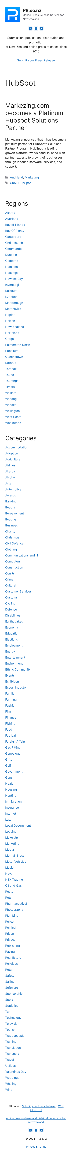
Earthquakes (14, 621)
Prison (9, 933)
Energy (10, 651)
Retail (9, 969)
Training (10, 1041)
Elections (11, 639)
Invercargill (12, 285)
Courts (10, 573)
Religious (11, 963)
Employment (14, 645)
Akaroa (10, 213)
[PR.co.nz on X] (36, 28)
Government (14, 771)
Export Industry (16, 687)
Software (11, 987)
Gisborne (11, 261)
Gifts (8, 759)
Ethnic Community (18, 669)
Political (10, 927)
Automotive (13, 489)
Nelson (10, 321)
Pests (9, 891)
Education (12, 633)
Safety (9, 975)
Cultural (10, 585)
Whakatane (13, 423)
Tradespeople (14, 1035)
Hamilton (11, 267)
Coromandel (13, 249)
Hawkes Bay (14, 279)
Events (10, 675)
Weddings (12, 1077)
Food (8, 729)
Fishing (10, 723)
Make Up (11, 837)
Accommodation (16, 447)
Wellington (12, 411)
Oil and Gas (13, 885)
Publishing (12, 945)
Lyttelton (11, 297)
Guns (9, 777)
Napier (10, 315)
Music (9, 867)
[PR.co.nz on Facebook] (41, 28)
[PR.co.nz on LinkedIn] (30, 28)
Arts (8, 483)
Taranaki (11, 369)
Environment (14, 663)
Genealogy (12, 753)
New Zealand (14, 327)
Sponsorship (14, 993)
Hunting (10, 795)
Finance (10, 717)
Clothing (11, 549)
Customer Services (18, 591)
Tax (7, 1011)
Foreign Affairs (15, 741)
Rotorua (10, 363)
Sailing (10, 981)
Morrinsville (13, 309)
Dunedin (11, 255)
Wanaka (10, 405)
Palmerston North (17, 345)
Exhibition (12, 681)
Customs (11, 597)
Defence (11, 609)
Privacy (10, 939)
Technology (13, 1017)
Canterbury (13, 237)
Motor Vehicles (15, 861)
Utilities (10, 1065)
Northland (12, 333)
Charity (10, 531)
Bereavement (14, 513)
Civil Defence (14, 543)
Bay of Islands (15, 225)
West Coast (13, 417)
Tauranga (12, 381)
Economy (11, 627)
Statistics (11, 1005)
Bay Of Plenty (14, 231)
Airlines (10, 465)
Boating (10, 519)
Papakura (12, 351)
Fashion (10, 705)
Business (11, 525)
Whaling (10, 1083)
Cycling (10, 603)
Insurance (12, 807)
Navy (8, 873)
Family (9, 693)
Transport (12, 1053)
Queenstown (14, 357)
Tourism (10, 1029)
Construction (14, 567)
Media (9, 849)
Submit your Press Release (36, 60)
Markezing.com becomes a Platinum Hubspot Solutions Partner (34, 116)
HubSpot (24, 183)
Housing (11, 789)
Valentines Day (15, 1071)
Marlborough (14, 303)
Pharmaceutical (16, 903)
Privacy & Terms (36, 1146)
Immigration (13, 801)
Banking (10, 501)
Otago (9, 339)
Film (8, 711)
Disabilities (12, 615)
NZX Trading (14, 879)
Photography (14, 909)
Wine (8, 1089)
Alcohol (10, 477)
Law (8, 819)
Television (12, 1023)
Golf (8, 765)
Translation (13, 1047)
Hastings (11, 273)
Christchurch (14, 243)
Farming (11, 699)
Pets (8, 897)
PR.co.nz (32, 10)
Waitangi (11, 399)
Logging (10, 831)
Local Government (18, 825)
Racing (10, 951)
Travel (9, 1059)
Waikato (10, 393)
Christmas (12, 537)
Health (10, 783)
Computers (13, 561)
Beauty (10, 507)
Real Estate (13, 957)
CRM (13, 183)
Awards (10, 495)
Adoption (11, 453)
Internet (10, 813)
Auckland (16, 177)
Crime (9, 579)
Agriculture (12, 459)
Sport (9, 999)
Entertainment (15, 657)
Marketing (32, 177)
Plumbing (11, 915)
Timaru (10, 387)
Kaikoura (11, 291)
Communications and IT (21, 555)
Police (9, 921)
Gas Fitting (12, 747)
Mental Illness (14, 855)
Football (10, 735)
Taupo (9, 375)
